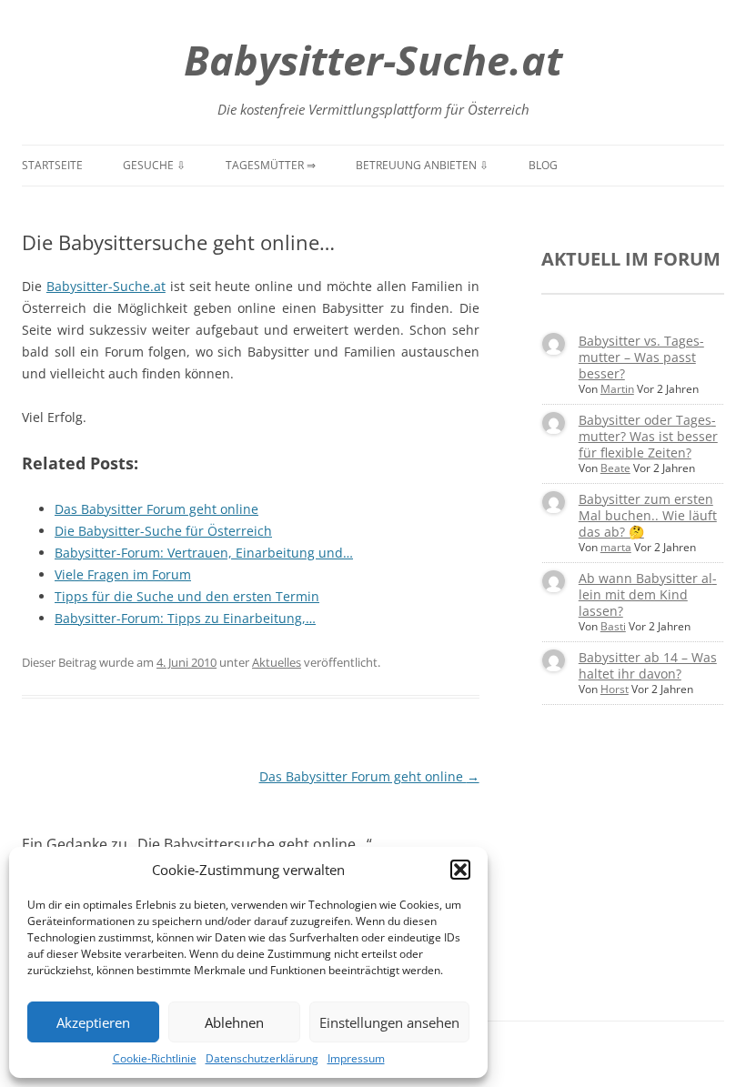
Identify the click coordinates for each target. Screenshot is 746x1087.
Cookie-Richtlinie (155, 1058)
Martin (617, 389)
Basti (613, 626)
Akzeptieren (93, 1022)
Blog (543, 165)
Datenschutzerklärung (262, 1058)
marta (615, 547)
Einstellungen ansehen (389, 1022)
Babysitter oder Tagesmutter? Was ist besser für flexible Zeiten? (648, 436)
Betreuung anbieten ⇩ (422, 165)
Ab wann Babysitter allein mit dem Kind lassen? (648, 594)
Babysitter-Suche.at (373, 59)
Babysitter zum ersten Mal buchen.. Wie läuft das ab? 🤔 (648, 515)
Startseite (52, 165)
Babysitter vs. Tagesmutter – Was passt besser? (641, 357)
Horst (614, 689)
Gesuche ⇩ (154, 165)
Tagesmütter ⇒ (271, 165)
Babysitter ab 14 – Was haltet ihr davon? (648, 665)
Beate (615, 468)
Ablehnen (234, 1022)
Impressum (356, 1058)
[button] (460, 870)
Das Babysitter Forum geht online (369, 776)
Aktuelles (276, 662)
